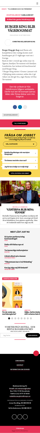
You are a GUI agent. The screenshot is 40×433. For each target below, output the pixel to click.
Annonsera (19, 361)
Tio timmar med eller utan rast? (15, 160)
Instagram (25, 416)
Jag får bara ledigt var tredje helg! (16, 167)
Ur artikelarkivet (11, 115)
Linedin (19, 416)
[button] (9, 318)
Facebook (14, 416)
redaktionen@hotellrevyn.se (20, 396)
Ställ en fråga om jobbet (20, 173)
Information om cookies (20, 369)
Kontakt (20, 365)
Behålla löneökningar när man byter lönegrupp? (17, 153)
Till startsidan (20, 123)
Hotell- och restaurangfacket (20, 388)
